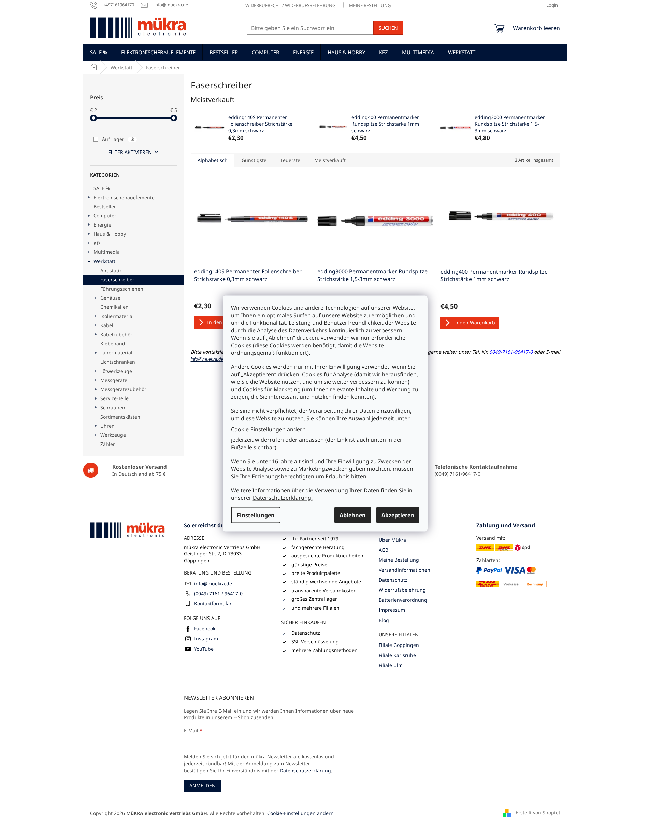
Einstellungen (256, 515)
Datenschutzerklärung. (283, 498)
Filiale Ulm (391, 665)
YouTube (204, 648)
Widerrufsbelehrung (402, 589)
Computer (104, 215)
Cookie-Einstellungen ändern (268, 429)
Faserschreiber (117, 279)
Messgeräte (113, 380)
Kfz (97, 243)
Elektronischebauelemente (124, 197)
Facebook (204, 628)
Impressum (392, 610)
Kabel (106, 325)
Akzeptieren (397, 515)
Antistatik (111, 270)
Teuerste (290, 160)
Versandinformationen (404, 570)
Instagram (206, 638)
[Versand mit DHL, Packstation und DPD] (503, 547)
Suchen (388, 28)
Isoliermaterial (117, 316)
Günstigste (254, 160)
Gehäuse (110, 297)
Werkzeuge (113, 435)
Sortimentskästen (120, 417)
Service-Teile (114, 398)
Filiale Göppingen (399, 645)
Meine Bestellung (370, 5)
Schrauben (112, 407)
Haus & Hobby (109, 234)
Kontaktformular (213, 603)
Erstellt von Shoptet (538, 812)
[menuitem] (98, 52)
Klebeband (112, 343)
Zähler (107, 444)
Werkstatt (104, 261)
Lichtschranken (117, 362)
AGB (383, 550)
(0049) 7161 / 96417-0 (218, 593)
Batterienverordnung (403, 600)
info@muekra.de (213, 583)
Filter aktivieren (130, 152)
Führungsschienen (121, 289)
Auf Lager (118, 139)
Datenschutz (393, 580)
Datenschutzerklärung (305, 770)
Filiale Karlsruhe (397, 655)
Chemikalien (114, 307)
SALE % (101, 188)
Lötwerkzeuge (116, 371)
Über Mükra (392, 540)
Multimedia (106, 252)
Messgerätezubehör (123, 389)
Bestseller (104, 206)
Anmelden (202, 785)
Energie (102, 224)
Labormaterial (116, 352)
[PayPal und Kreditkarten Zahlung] (511, 576)
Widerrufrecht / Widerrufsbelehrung (290, 5)
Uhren (107, 426)
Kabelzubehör (116, 334)
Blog (384, 620)
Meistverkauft (330, 160)
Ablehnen (353, 515)
